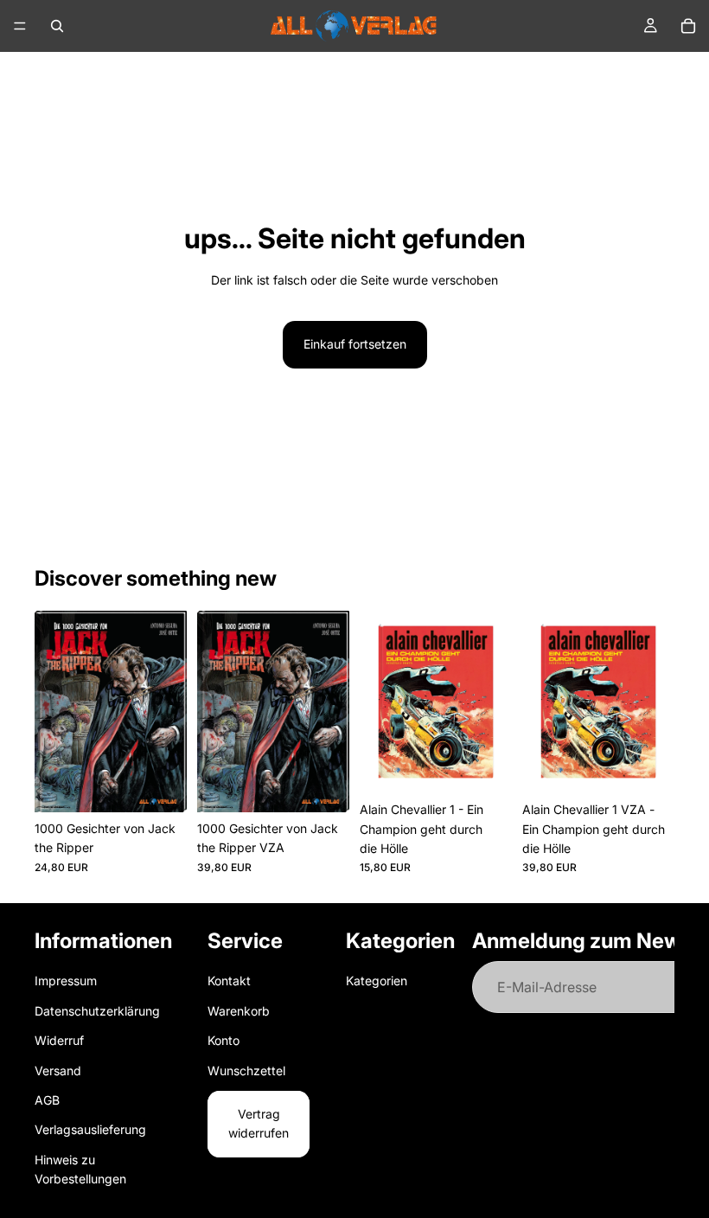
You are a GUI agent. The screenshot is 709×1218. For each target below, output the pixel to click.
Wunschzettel (246, 1070)
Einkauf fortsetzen (354, 344)
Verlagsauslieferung (90, 1130)
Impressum (66, 981)
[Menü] (20, 26)
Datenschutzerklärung (97, 1010)
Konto (224, 1040)
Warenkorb (239, 1010)
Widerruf (59, 1040)
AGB (47, 1100)
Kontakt (229, 981)
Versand (58, 1070)
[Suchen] (57, 26)
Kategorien (376, 981)
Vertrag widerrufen (258, 1123)
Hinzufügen (175, 785)
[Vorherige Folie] (54, 712)
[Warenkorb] (688, 26)
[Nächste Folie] (168, 712)
